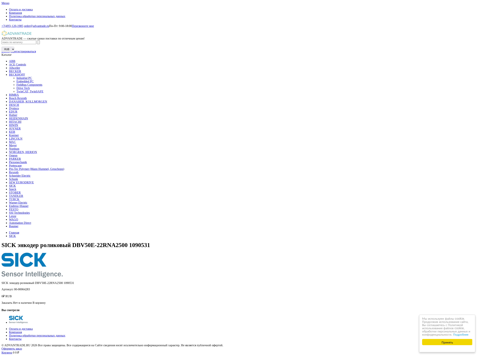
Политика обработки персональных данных (37, 16)
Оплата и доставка (21, 9)
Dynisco (14, 108)
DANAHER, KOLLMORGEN (28, 101)
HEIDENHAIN (18, 118)
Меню (5, 3)
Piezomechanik (18, 162)
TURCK (14, 199)
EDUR (13, 111)
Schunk (13, 179)
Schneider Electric (19, 175)
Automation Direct (20, 222)
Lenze (12, 216)
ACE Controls (17, 64)
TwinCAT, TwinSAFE (29, 91)
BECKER (15, 71)
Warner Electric (18, 202)
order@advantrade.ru (36, 26)
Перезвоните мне (83, 26)
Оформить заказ (11, 348)
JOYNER (15, 128)
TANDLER (16, 195)
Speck (12, 189)
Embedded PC (25, 81)
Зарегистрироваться (23, 51)
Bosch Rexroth (18, 98)
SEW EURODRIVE (21, 182)
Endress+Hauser (18, 206)
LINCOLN (15, 138)
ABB (12, 61)
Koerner (14, 135)
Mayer (13, 145)
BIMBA (14, 94)
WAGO (13, 219)
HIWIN (13, 125)
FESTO (13, 209)
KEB (12, 131)
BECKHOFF (17, 74)
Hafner (13, 115)
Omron (13, 155)
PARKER (15, 158)
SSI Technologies (19, 212)
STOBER (15, 192)
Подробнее (460, 334)
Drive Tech (23, 88)
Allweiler (14, 67)
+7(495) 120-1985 (12, 26)
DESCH (14, 105)
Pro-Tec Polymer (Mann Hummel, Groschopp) (36, 169)
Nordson (14, 148)
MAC (12, 142)
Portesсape (15, 165)
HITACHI (15, 121)
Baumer (13, 226)
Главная (14, 232)
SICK (12, 185)
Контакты (15, 19)
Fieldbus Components (29, 84)
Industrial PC (24, 78)
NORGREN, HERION (23, 152)
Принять (447, 342)
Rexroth (14, 172)
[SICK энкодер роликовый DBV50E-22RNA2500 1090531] (18, 322)
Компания (15, 12)
